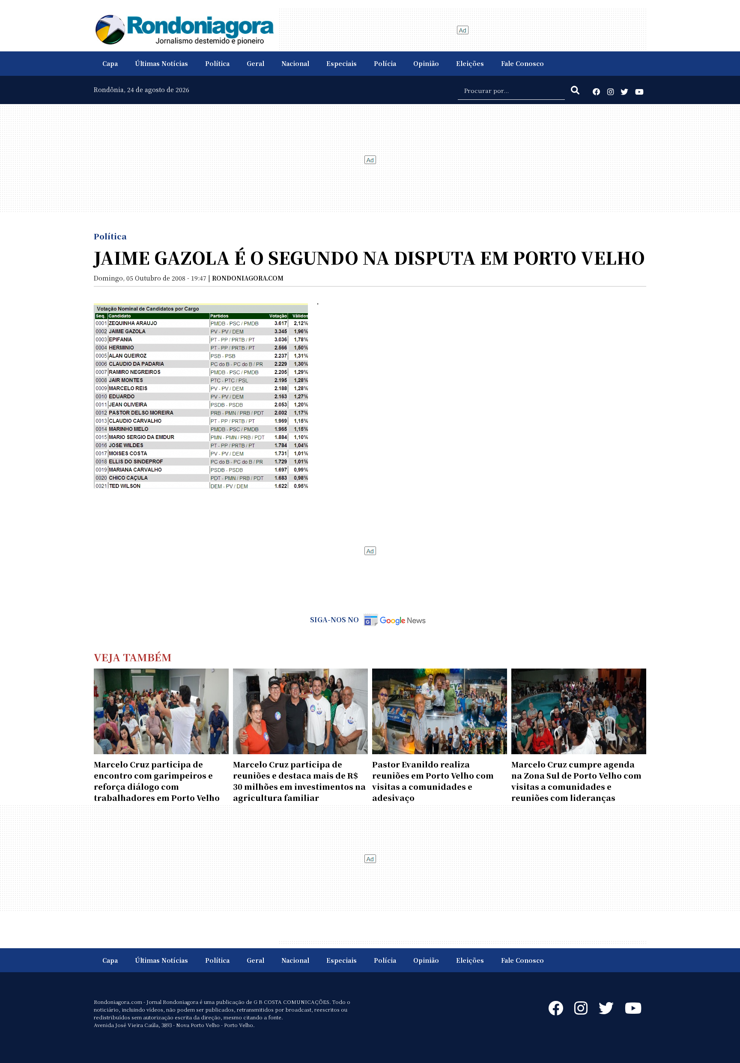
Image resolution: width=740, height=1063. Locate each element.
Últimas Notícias (161, 63)
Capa (110, 63)
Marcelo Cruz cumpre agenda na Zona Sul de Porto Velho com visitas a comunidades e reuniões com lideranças (576, 780)
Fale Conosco (522, 63)
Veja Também (133, 656)
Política (217, 63)
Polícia (385, 63)
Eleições (470, 63)
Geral (255, 63)
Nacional (295, 63)
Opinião (426, 63)
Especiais (341, 63)
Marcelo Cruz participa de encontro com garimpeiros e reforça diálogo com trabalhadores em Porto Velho (157, 780)
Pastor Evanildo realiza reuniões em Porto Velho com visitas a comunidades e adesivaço (433, 780)
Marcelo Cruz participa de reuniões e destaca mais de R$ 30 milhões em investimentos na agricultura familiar (299, 780)
